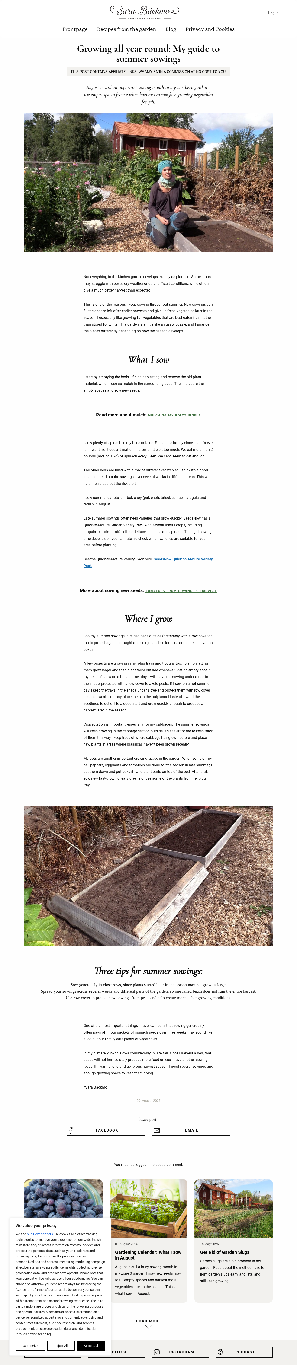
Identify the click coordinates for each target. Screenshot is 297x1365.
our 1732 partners (40, 1234)
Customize (30, 1346)
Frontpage (75, 29)
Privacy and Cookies (210, 29)
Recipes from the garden (126, 29)
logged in (142, 1164)
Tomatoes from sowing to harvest (181, 591)
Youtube (118, 1352)
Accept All (91, 1346)
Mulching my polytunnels (174, 415)
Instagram (181, 1352)
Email (192, 1130)
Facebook (107, 1130)
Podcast (245, 1352)
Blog (170, 29)
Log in (273, 13)
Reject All (61, 1346)
